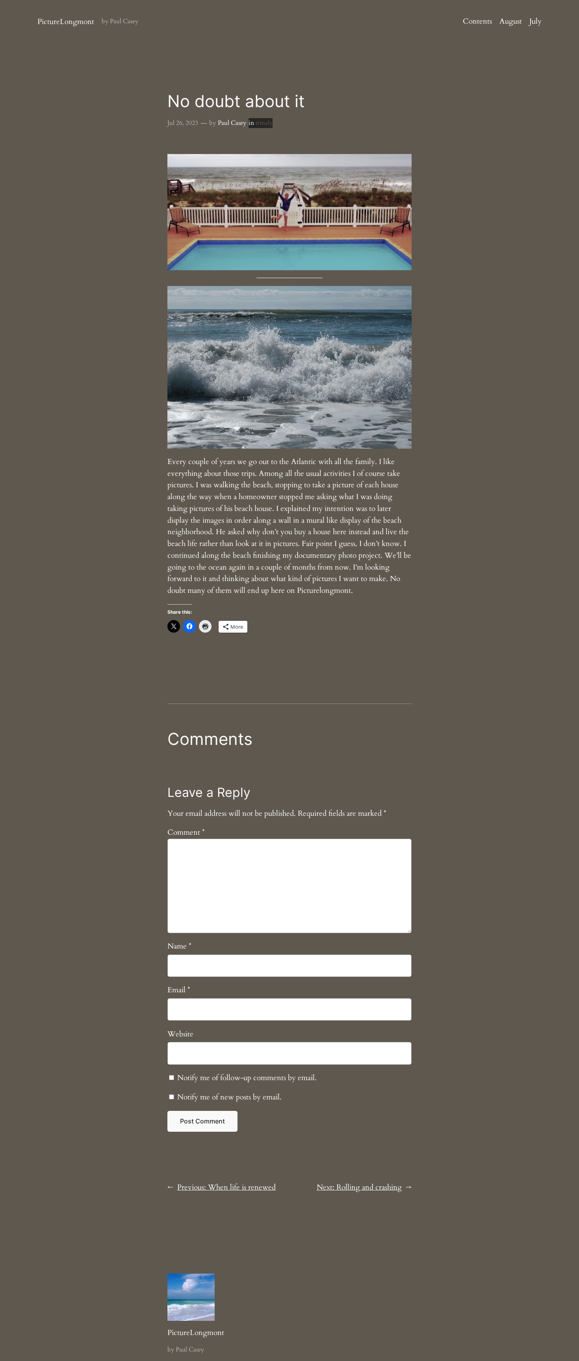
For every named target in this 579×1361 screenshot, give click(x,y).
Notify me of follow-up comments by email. (247, 1078)
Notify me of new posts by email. (229, 1097)
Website (180, 1034)
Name (179, 946)
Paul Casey (232, 123)
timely (264, 123)
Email (178, 990)
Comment (186, 832)
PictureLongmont (65, 22)
